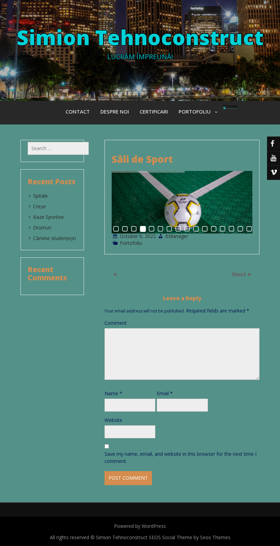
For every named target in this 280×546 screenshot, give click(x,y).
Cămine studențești (54, 238)
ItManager (176, 236)
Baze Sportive (48, 217)
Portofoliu (195, 111)
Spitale (40, 195)
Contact (78, 111)
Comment (115, 323)
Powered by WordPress (140, 526)
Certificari (154, 111)
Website (113, 420)
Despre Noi (114, 111)
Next (240, 274)
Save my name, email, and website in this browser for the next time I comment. (180, 457)
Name (113, 393)
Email (165, 393)
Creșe (39, 206)
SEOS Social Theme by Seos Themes (189, 537)
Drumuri (42, 227)
